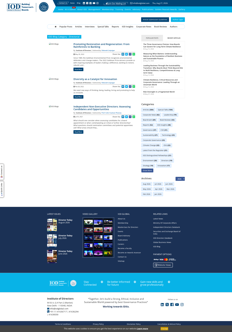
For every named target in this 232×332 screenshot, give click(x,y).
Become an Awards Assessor (129, 252)
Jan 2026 (158, 194)
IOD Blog (156, 246)
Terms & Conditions (63, 324)
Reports (115, 26)
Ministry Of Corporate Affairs (165, 223)
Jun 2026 (169, 184)
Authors (173, 26)
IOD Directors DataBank (162, 238)
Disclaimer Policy (134, 324)
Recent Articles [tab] (173, 38)
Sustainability (150, 135)
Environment (150, 160)
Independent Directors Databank (166, 227)
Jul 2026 (158, 184)
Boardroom (149, 120)
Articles (78, 26)
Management (94, 9)
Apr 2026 (158, 189)
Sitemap (121, 261)
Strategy (148, 165)
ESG (167, 145)
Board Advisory (124, 235)
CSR (164, 130)
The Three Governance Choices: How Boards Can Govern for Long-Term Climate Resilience (162, 45)
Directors (166, 160)
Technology (168, 135)
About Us (121, 219)
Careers (121, 244)
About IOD (82, 9)
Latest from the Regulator (155, 150)
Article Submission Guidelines (155, 19)
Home (60, 9)
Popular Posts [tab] (152, 38)
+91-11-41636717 (58, 311)
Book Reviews (160, 26)
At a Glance (70, 9)
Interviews (90, 26)
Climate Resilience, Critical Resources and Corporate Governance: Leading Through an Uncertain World (161, 82)
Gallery (182, 9)
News (72, 3)
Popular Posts (65, 26)
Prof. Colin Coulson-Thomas (111, 113)
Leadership (170, 115)
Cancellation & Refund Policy (169, 324)
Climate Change (151, 145)
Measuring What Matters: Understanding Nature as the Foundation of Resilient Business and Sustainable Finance (162, 56)
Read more (78, 69)
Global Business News (162, 242)
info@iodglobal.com (141, 3)
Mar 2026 (170, 189)
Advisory (136, 9)
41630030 (53, 314)
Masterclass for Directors (128, 227)
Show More (147, 170)
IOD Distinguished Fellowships (157, 155)
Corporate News (143, 26)
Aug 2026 (146, 184)
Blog (78, 3)
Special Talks (103, 26)
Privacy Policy (98, 324)
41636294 (74, 311)
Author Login (178, 19)
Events (128, 9)
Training (119, 9)
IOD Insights (127, 26)
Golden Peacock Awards (166, 9)
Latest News (158, 219)
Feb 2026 (146, 194)
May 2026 (147, 189)
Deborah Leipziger (108, 50)
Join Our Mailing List (117, 3)
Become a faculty (125, 248)
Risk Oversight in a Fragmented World (159, 92)
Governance (149, 130)
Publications (147, 9)
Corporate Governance (154, 140)
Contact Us (63, 3)
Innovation (164, 165)
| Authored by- (96, 50)
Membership (108, 9)
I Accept (164, 329)
